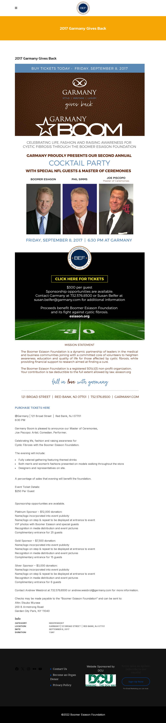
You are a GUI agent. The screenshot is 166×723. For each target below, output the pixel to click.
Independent (56, 623)
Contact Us (60, 669)
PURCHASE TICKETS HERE (32, 407)
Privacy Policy (62, 685)
